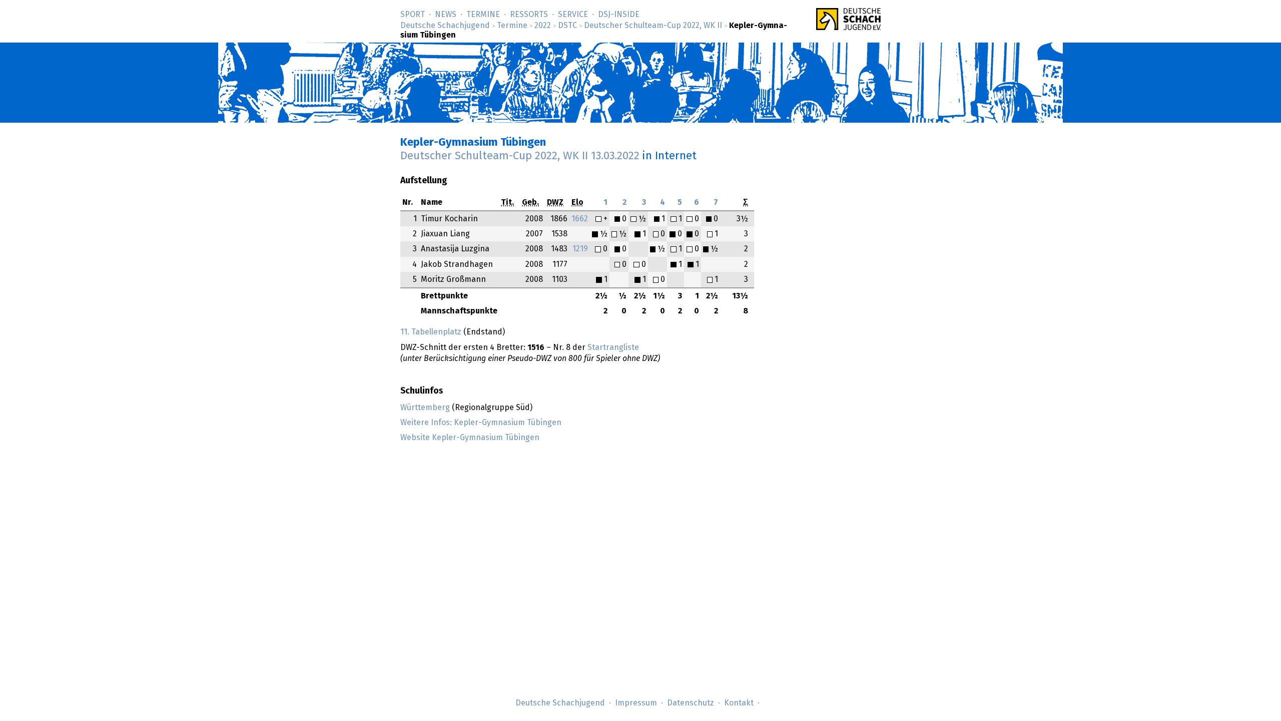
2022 (542, 26)
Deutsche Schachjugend (445, 26)
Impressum (636, 703)
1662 (579, 219)
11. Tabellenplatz (430, 332)
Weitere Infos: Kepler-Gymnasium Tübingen (480, 423)
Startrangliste (613, 347)
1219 (580, 249)
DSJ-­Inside (618, 15)
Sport (412, 15)
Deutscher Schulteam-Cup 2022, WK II (653, 26)
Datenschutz (690, 703)
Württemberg (425, 408)
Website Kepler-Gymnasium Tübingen (469, 438)
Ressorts (529, 15)
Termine (483, 15)
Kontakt (739, 703)
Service (573, 15)
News (445, 15)
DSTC (567, 26)
